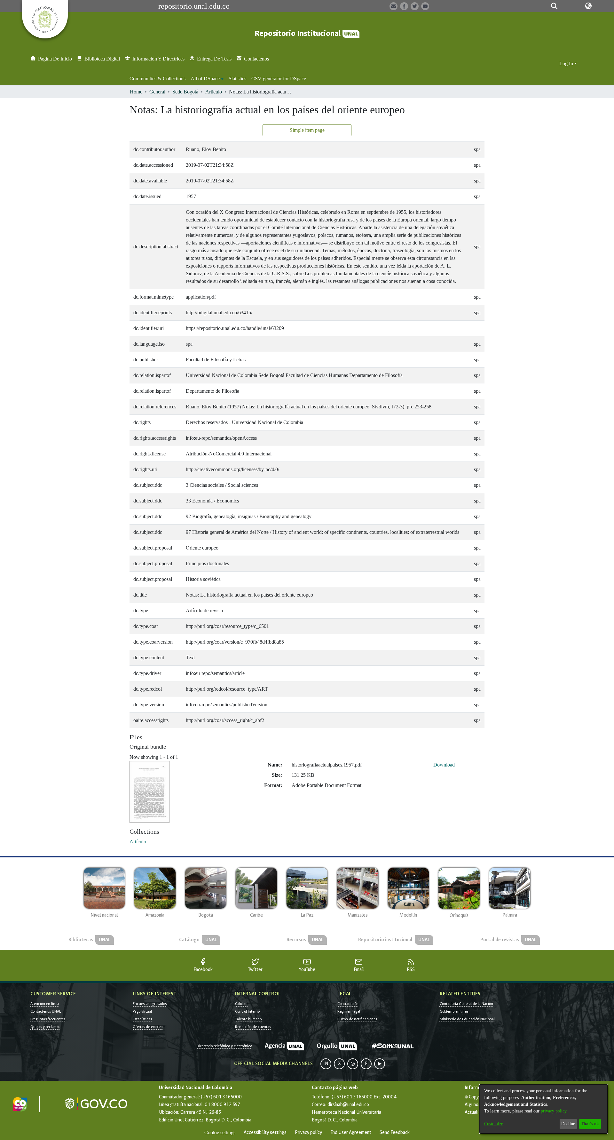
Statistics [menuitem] (237, 78)
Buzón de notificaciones (357, 1019)
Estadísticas (142, 1019)
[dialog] (544, 1109)
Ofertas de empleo (147, 1026)
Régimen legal (348, 1011)
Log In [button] (566, 63)
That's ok (590, 1123)
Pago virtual (142, 1011)
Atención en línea (44, 1003)
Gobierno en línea (454, 1011)
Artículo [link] (213, 91)
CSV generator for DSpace (278, 78)
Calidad (241, 1003)
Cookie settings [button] (219, 1132)
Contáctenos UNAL (45, 1011)
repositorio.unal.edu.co (194, 6)
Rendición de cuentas (253, 1026)
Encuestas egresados (150, 1003)
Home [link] (136, 91)
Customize (493, 1123)
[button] (554, 6)
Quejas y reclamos (45, 1026)
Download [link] (444, 764)
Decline (568, 1123)
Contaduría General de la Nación (466, 1003)
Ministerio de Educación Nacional (467, 1019)
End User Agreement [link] (350, 1132)
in (325, 1064)
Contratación (347, 1003)
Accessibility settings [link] (265, 1132)
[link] (138, 841)
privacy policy (553, 1111)
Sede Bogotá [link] (185, 91)
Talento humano (248, 1019)
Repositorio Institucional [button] (298, 33)
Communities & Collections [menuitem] (157, 78)
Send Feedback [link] (395, 1132)
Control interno (247, 1011)
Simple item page (307, 130)
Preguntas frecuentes (47, 1019)
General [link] (157, 91)
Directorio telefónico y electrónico (224, 1045)
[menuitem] (207, 78)
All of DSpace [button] (205, 78)
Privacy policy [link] (308, 1132)
